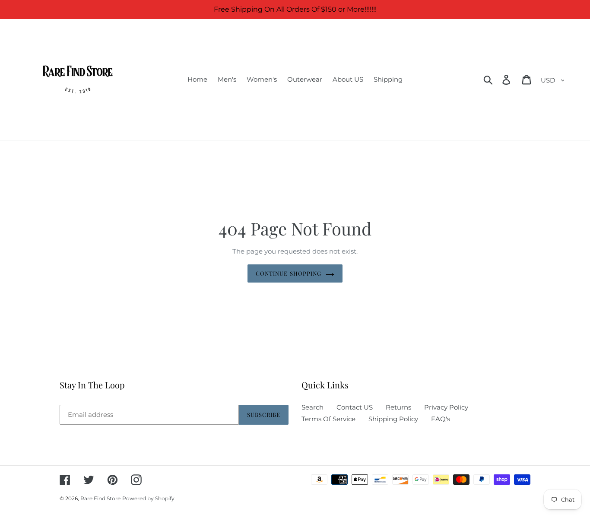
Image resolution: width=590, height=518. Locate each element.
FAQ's (440, 419)
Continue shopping (288, 273)
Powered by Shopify (148, 498)
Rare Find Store (100, 498)
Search (312, 407)
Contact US (354, 407)
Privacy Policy (446, 407)
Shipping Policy (393, 419)
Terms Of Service (328, 419)
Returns (398, 407)
